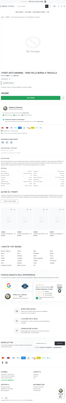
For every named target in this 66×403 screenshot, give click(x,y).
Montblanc (36, 253)
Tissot (51, 256)
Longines (19, 260)
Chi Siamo (28, 12)
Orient (35, 263)
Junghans (19, 258)
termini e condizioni (46, 347)
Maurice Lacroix (21, 265)
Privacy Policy (37, 388)
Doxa (2, 263)
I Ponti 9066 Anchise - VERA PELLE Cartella (25, 234)
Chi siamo (35, 374)
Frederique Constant (6, 265)
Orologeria (20, 12)
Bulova (3, 253)
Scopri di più (25, 113)
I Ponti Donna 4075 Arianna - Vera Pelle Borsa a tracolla (25, 17)
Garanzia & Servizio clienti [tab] (11, 153)
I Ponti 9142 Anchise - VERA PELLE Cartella (8, 234)
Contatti (35, 376)
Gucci (18, 253)
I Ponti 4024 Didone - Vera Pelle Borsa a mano (41, 234)
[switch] (60, 397)
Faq (48, 12)
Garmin (19, 251)
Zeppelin (52, 263)
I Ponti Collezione (9, 201)
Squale (51, 253)
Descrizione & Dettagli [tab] (9, 148)
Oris (35, 265)
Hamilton (19, 256)
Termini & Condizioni (38, 387)
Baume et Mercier (5, 251)
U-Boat (52, 258)
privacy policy (58, 347)
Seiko (51, 251)
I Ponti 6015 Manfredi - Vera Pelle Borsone (57, 234)
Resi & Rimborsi (5, 390)
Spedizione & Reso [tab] (7, 150)
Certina (3, 258)
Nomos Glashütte (38, 258)
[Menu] (63, 389)
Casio (2, 256)
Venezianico (53, 260)
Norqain (36, 260)
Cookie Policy (36, 390)
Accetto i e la (48, 347)
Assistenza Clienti (39, 12)
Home (2, 17)
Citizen (3, 260)
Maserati (19, 263)
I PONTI (7, 17)
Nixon (35, 256)
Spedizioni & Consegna (7, 388)
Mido (35, 251)
